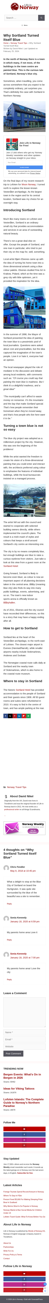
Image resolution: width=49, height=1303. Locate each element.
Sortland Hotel (10, 566)
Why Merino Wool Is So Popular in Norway (20, 1206)
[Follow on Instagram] (24, 1140)
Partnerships (8, 1247)
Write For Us (8, 1251)
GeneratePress (37, 1299)
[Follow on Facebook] (24, 1134)
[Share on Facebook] (5, 716)
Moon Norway (29, 184)
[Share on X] (10, 716)
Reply (9, 904)
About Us (7, 1243)
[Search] (41, 18)
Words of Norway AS (36, 1231)
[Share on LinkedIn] (19, 716)
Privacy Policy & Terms (12, 1255)
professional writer (11, 809)
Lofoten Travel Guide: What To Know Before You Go (24, 1217)
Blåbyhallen (9, 602)
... (5, 815)
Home (5, 43)
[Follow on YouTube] (24, 1129)
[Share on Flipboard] (24, 716)
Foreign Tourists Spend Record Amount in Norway (23, 1192)
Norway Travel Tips (19, 43)
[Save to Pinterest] (15, 716)
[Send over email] (28, 716)
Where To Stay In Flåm (12, 1196)
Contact (6, 1259)
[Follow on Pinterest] (24, 1145)
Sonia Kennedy (18, 953)
